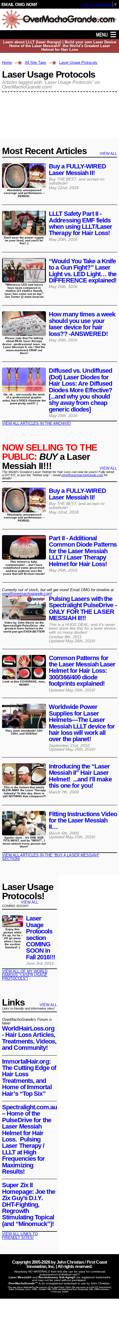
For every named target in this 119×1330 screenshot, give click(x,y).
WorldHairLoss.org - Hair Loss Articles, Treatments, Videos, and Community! (29, 1038)
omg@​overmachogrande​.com (26, 593)
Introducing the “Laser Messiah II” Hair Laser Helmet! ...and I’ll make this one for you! (80, 776)
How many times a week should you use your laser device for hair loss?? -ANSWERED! (82, 324)
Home (7, 63)
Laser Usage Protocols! (27, 891)
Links (13, 1002)
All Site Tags (35, 63)
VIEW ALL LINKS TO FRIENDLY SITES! (20, 1236)
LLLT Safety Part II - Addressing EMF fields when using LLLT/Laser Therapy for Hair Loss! (80, 223)
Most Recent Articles (44, 151)
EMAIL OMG (19, 4)
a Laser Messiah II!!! (49, 456)
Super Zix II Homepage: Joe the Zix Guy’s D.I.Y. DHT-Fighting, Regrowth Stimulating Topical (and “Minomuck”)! (28, 1204)
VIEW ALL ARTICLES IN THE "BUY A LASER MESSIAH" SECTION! (50, 857)
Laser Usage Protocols (78, 63)
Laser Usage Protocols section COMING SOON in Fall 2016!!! (40, 937)
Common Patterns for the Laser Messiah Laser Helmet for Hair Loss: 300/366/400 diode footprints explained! (82, 670)
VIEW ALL (108, 153)
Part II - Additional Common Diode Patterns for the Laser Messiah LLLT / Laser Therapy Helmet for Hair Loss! (83, 551)
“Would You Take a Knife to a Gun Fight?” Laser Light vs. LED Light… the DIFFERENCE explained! (83, 270)
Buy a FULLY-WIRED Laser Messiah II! (77, 169)
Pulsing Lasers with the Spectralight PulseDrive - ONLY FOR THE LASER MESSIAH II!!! (83, 608)
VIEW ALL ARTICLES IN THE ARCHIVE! (36, 423)
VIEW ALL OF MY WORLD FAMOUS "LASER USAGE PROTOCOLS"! (24, 975)
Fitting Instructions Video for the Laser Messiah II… (83, 820)
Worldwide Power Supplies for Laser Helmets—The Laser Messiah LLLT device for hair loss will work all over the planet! (82, 723)
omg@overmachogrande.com (82, 475)
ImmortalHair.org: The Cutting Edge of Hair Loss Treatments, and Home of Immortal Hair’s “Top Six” (29, 1077)
